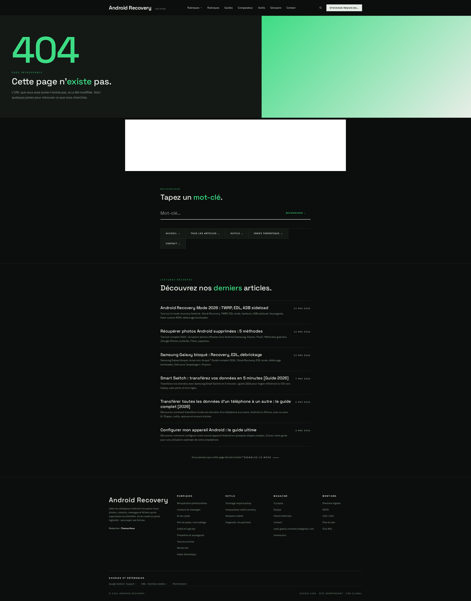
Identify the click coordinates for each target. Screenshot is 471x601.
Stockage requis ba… (344, 7)
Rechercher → (296, 213)
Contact (290, 7)
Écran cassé (183, 516)
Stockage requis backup (238, 503)
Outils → (237, 233)
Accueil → (173, 233)
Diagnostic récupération (238, 522)
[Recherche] (320, 7)
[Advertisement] (235, 145)
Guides (228, 7)
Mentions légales (332, 503)
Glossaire (275, 7)
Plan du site (329, 522)
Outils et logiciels (186, 528)
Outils (261, 7)
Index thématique (186, 554)
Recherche (182, 548)
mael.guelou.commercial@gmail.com (294, 528)
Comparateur (245, 7)
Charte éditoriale (283, 516)
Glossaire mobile (234, 516)
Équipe (277, 509)
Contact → (173, 243)
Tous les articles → (205, 233)
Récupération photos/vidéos (192, 503)
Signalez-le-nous (257, 457)
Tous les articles (185, 541)
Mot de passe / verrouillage (191, 522)
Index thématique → (268, 233)
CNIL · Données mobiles (154, 583)
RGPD (326, 509)
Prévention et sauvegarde (190, 535)
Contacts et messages (188, 509)
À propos (278, 503)
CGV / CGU (328, 516)
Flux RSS (327, 528)
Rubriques (193, 7)
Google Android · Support (122, 583)
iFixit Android (180, 583)
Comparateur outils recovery (240, 509)
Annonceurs (280, 535)
